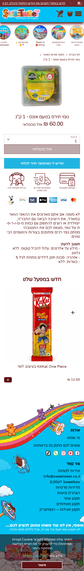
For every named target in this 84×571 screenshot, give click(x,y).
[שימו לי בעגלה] (8, 379)
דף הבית (74, 54)
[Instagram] (63, 453)
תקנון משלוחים (68, 504)
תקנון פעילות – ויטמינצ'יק (60, 509)
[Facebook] (77, 453)
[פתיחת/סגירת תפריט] (78, 14)
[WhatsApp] (56, 453)
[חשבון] (70, 16)
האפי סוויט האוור (53, 54)
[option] (42, 85)
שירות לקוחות (69, 471)
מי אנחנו (73, 438)
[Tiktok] (48, 453)
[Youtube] (70, 453)
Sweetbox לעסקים (65, 482)
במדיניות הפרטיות (35, 556)
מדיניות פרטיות (68, 487)
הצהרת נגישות (68, 493)
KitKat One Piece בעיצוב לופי (42, 366)
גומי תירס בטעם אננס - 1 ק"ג (61, 59)
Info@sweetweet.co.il (61, 476)
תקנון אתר (72, 498)
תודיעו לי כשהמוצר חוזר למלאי (42, 163)
